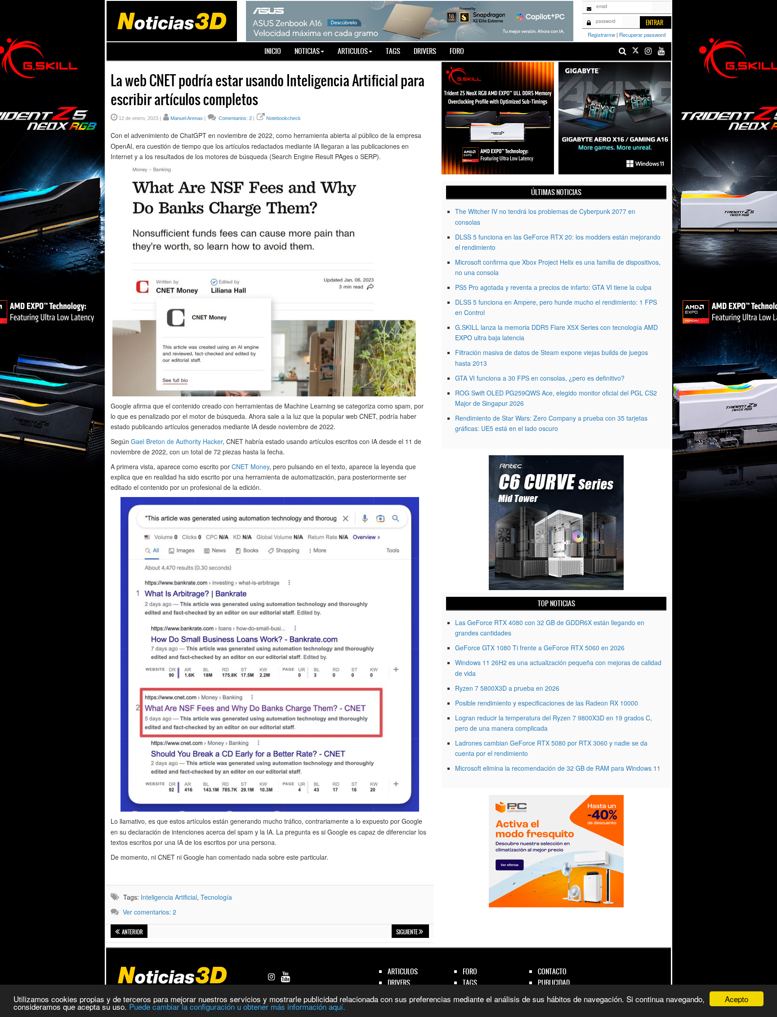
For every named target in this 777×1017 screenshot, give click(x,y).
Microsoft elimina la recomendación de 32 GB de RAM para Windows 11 (558, 768)
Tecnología (216, 897)
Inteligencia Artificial (169, 897)
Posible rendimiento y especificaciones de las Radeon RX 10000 (546, 702)
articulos (403, 971)
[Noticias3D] (171, 20)
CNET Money (250, 466)
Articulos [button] (353, 51)
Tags (393, 51)
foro (470, 971)
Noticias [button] (307, 51)
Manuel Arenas (186, 118)
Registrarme (601, 34)
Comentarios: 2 (234, 118)
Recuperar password (642, 34)
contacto (552, 971)
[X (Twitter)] (635, 51)
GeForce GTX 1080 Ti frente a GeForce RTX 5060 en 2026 (540, 647)
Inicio (276, 50)
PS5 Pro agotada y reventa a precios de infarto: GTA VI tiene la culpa (553, 287)
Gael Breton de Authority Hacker (177, 441)
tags (470, 982)
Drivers (425, 51)
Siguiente (407, 932)
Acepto (736, 998)
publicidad (554, 982)
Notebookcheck (283, 118)
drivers (399, 982)
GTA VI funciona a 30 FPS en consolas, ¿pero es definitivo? (540, 377)
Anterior (132, 932)
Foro (457, 51)
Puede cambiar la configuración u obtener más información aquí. (237, 1006)
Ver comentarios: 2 (149, 911)
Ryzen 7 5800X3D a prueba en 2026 (507, 688)
